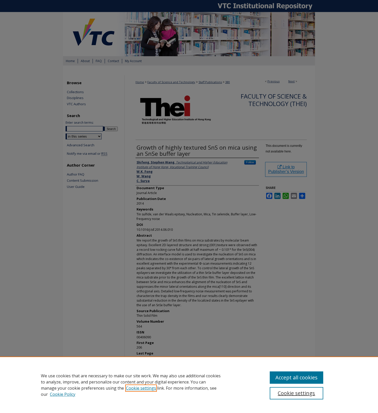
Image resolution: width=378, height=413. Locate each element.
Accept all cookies (296, 377)
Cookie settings (141, 388)
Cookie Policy (62, 394)
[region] (189, 385)
